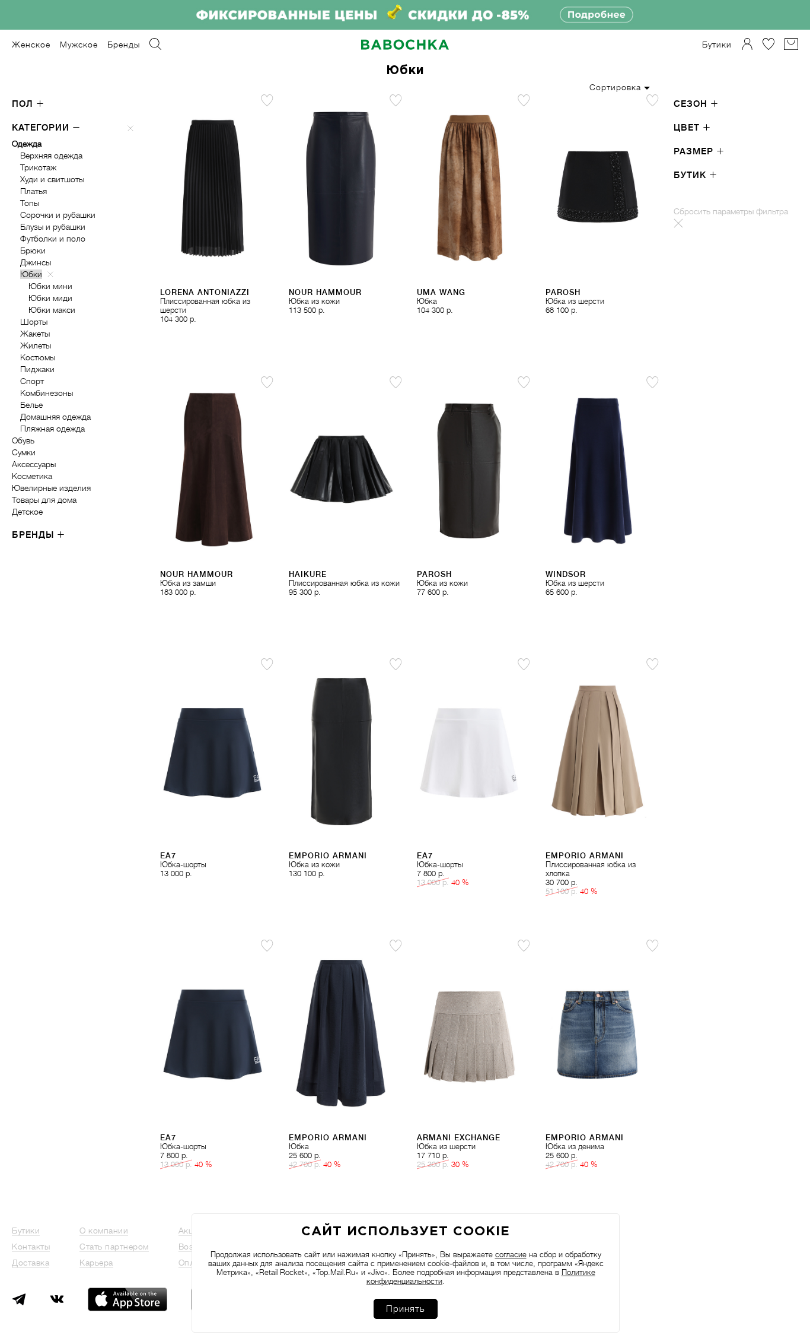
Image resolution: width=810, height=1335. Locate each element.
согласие (511, 1254)
